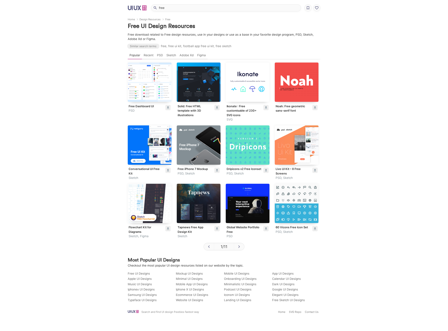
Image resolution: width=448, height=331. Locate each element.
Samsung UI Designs (142, 295)
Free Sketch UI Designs (288, 300)
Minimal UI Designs (189, 279)
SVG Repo (295, 312)
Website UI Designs (189, 300)
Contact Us (311, 312)
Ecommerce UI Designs (192, 295)
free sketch (223, 46)
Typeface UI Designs (142, 300)
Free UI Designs (139, 273)
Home (131, 19)
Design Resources (150, 19)
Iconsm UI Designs (237, 295)
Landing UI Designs (237, 300)
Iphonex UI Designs (141, 289)
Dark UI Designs (283, 284)
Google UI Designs (285, 289)
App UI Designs (283, 273)
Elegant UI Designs (285, 295)
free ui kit (174, 46)
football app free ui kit (198, 46)
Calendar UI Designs (286, 279)
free (163, 46)
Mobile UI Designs (236, 273)
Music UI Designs (140, 284)
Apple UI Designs (140, 279)
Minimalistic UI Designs (240, 284)
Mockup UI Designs (189, 273)
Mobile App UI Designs (192, 284)
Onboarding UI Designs (240, 279)
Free (167, 19)
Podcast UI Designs (237, 289)
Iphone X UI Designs (190, 289)
